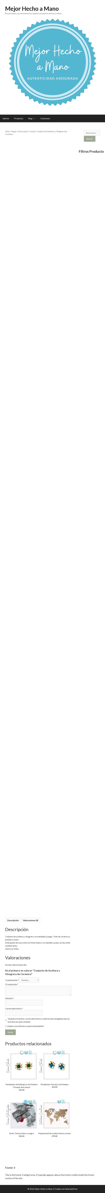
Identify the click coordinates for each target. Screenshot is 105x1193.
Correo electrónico (14, 1008)
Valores (6, 118)
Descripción (13, 920)
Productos (18, 118)
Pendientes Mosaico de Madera (55, 1084)
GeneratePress (71, 1189)
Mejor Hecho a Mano (32, 8)
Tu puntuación (12, 980)
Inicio (7, 131)
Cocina (32, 131)
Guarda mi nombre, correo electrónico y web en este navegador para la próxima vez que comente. (38, 1020)
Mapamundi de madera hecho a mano (54, 1133)
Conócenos (45, 118)
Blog (30, 118)
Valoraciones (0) (30, 920)
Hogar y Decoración (19, 131)
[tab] (13, 920)
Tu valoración (11, 984)
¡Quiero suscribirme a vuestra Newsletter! (25, 1026)
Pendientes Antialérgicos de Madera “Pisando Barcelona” (22, 1085)
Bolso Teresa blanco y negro (21, 1133)
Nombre (9, 998)
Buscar (90, 138)
